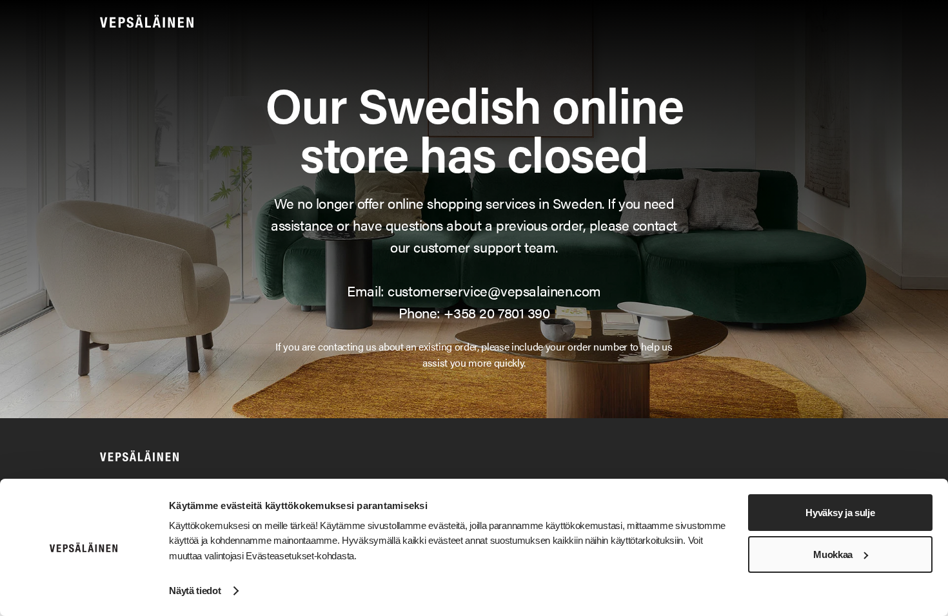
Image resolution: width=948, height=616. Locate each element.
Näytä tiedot (195, 590)
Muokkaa (833, 554)
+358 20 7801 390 (496, 312)
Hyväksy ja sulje (839, 512)
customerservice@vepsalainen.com (494, 290)
